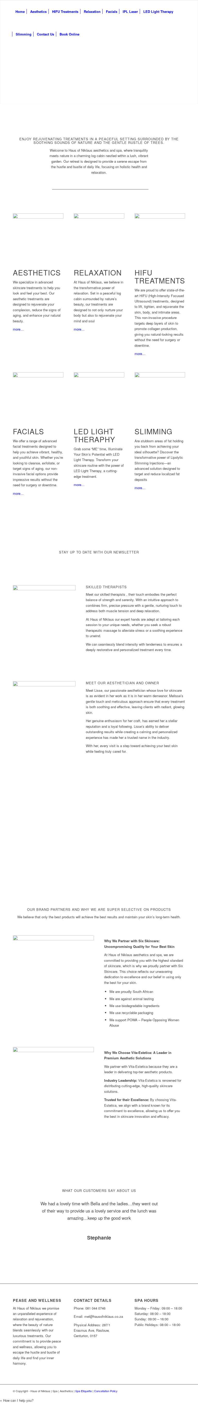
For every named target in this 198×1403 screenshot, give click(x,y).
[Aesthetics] (38, 234)
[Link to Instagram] (181, 1391)
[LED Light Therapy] (99, 393)
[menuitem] (20, 11)
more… (18, 329)
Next (173, 1207)
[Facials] (38, 393)
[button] (17, 1400)
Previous (24, 1207)
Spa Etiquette (83, 1391)
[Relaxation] (99, 234)
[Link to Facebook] (173, 1391)
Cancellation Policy (106, 1391)
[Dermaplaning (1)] (160, 393)
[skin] (160, 234)
